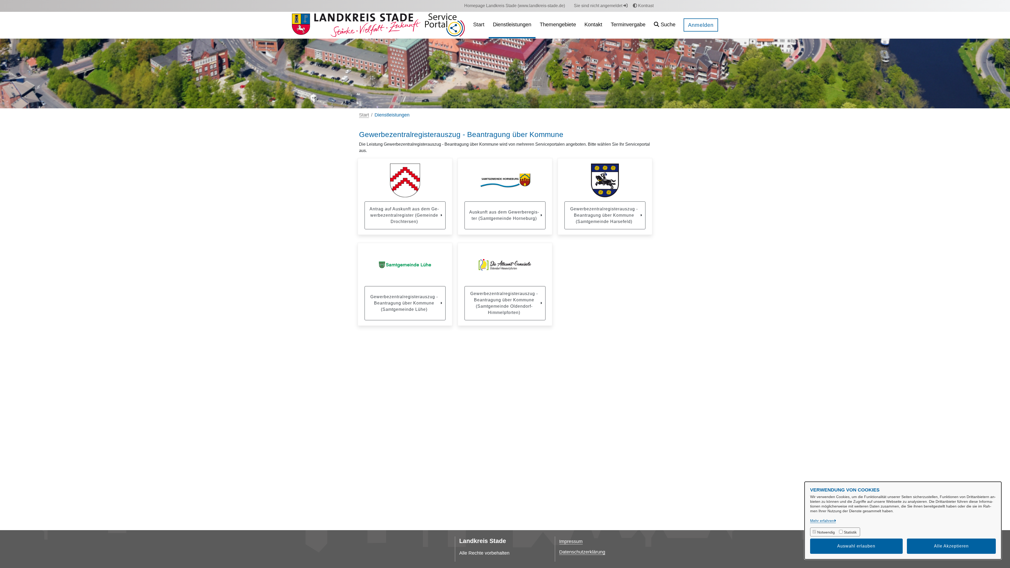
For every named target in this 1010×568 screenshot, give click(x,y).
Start (364, 115)
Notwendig (826, 532)
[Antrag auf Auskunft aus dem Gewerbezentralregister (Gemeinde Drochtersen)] (405, 180)
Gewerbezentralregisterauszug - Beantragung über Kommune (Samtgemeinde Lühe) (404, 303)
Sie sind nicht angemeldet (598, 5)
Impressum (571, 541)
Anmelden (701, 25)
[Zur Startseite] (356, 25)
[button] (665, 25)
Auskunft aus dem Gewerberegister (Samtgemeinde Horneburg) (504, 215)
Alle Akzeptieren (951, 546)
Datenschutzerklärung (582, 552)
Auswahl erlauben (856, 546)
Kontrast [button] (645, 5)
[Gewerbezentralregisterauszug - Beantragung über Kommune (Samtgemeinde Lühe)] (405, 265)
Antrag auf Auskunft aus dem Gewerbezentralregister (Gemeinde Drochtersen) (404, 215)
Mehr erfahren (822, 521)
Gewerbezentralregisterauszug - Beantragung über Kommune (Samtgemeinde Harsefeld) (604, 215)
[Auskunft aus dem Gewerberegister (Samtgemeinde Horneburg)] (505, 180)
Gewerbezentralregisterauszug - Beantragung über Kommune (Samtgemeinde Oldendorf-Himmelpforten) (504, 303)
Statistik (850, 532)
